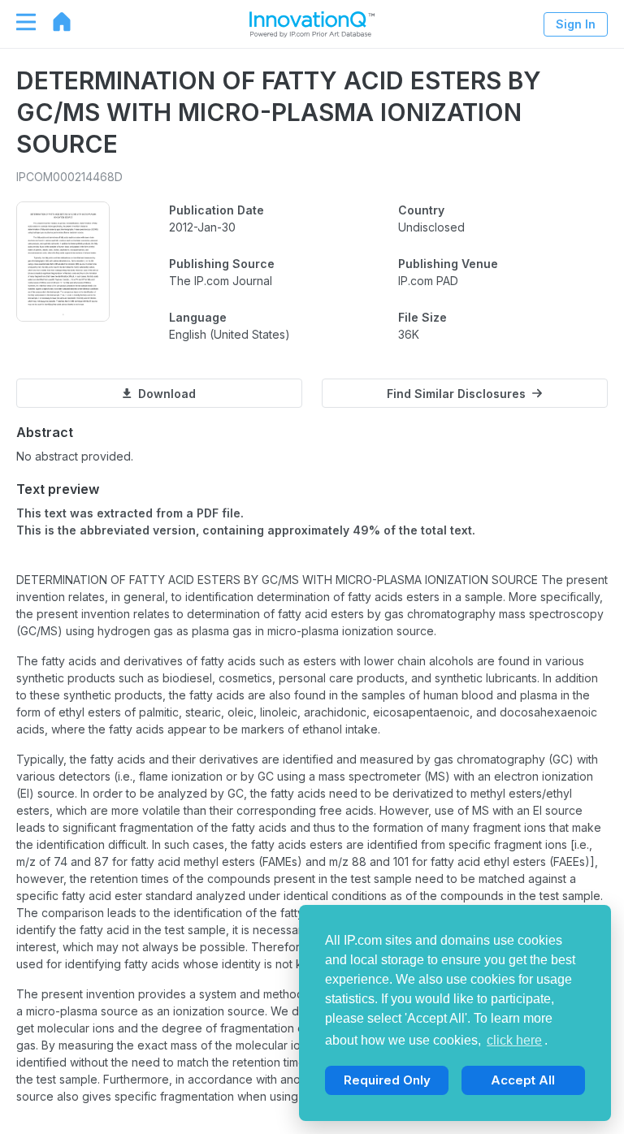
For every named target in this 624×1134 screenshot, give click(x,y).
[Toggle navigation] (18, 22)
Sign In (576, 24)
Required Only (387, 1080)
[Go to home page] (54, 22)
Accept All (523, 1080)
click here (514, 1040)
